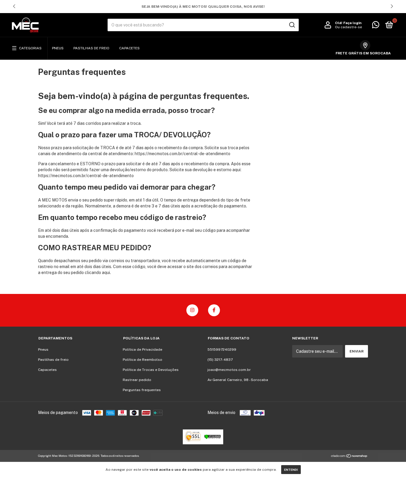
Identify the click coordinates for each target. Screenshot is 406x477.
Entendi (291, 469)
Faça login (352, 23)
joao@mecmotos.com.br (229, 370)
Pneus (58, 48)
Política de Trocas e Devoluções (151, 370)
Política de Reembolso (142, 360)
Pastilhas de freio (91, 48)
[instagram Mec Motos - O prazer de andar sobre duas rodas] (192, 310)
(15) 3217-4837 (220, 360)
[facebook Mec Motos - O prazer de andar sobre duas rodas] (214, 310)
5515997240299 (221, 349)
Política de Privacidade (142, 349)
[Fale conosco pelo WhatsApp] (375, 26)
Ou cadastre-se (348, 27)
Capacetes (129, 48)
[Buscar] (292, 25)
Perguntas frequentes (142, 390)
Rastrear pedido (137, 380)
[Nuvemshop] (349, 456)
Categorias (30, 48)
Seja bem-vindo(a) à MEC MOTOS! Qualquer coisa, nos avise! (203, 6)
